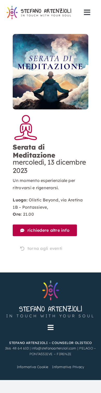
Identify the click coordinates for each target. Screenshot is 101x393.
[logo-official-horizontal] (39, 7)
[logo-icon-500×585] (50, 281)
